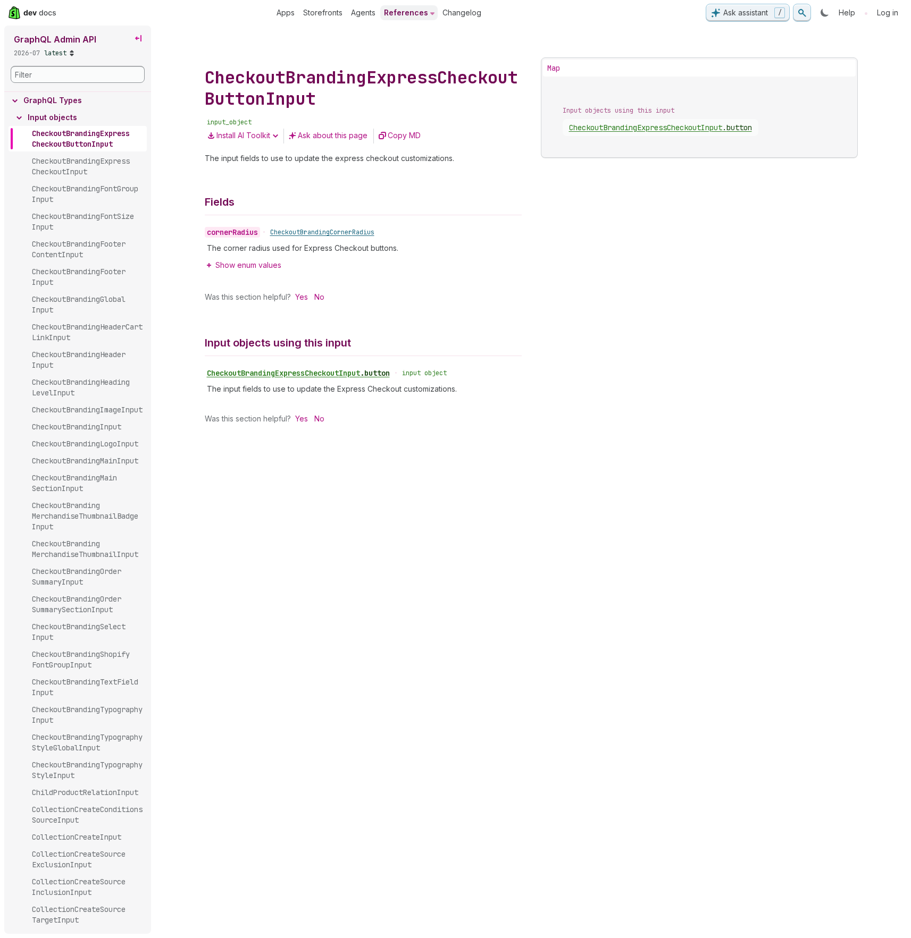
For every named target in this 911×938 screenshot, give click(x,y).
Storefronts (322, 12)
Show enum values (248, 264)
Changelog (461, 12)
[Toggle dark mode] (825, 13)
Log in (887, 12)
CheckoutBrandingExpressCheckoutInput (298, 373)
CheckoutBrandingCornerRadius (322, 232)
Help (847, 12)
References (406, 12)
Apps (286, 12)
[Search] (802, 13)
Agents (363, 12)
